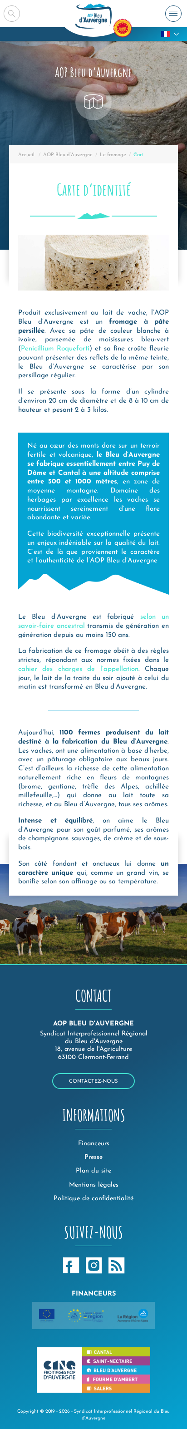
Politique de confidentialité (93, 1198)
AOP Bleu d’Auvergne (68, 155)
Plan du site (93, 1171)
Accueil (26, 155)
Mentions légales (93, 1185)
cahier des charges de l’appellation (78, 669)
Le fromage (113, 155)
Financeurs (93, 1143)
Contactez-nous (93, 1081)
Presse (93, 1157)
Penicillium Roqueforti (55, 348)
